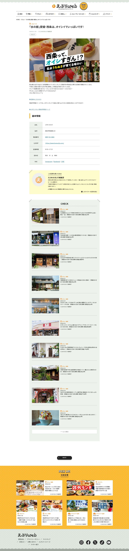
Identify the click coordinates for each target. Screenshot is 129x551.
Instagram (48, 161)
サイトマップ (46, 539)
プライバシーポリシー (33, 539)
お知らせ (21, 542)
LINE (62, 161)
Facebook (57, 161)
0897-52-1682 (49, 137)
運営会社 (21, 539)
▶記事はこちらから (35, 99)
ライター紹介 (35, 544)
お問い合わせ (32, 542)
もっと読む (65, 432)
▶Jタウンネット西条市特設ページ (39, 109)
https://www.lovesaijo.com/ (54, 143)
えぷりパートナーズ (44, 542)
